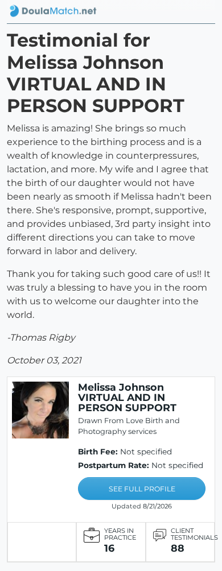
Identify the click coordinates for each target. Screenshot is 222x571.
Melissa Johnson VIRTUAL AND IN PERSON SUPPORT (127, 397)
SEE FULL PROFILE (142, 489)
